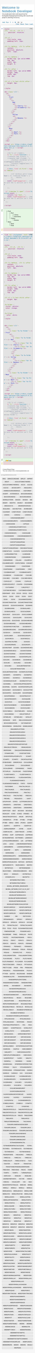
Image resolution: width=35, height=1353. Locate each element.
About (22, 24)
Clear (17, 24)
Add (3, 22)
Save (26, 24)
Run (7, 22)
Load (31, 24)
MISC (4, 479)
